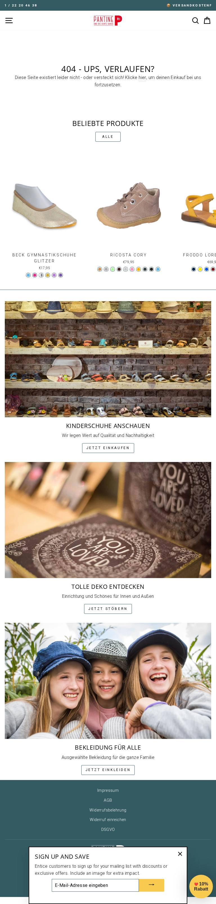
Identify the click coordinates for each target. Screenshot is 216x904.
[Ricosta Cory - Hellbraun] (100, 269)
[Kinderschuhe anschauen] (108, 359)
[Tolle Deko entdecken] (108, 520)
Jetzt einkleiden (108, 770)
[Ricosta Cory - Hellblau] (158, 269)
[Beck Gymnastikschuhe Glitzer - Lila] (60, 275)
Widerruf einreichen (108, 819)
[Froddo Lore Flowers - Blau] (206, 269)
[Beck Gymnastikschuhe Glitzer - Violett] (54, 275)
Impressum (108, 790)
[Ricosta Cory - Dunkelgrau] (151, 269)
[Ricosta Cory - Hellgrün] (113, 269)
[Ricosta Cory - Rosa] (132, 269)
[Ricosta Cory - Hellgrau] (125, 269)
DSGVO (108, 829)
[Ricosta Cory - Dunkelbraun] (119, 269)
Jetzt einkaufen (108, 448)
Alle (108, 137)
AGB (108, 800)
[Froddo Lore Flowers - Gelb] (200, 269)
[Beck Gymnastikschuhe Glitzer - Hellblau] (28, 275)
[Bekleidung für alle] (108, 681)
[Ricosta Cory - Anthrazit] (145, 269)
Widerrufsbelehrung (107, 810)
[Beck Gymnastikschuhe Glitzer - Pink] (35, 275)
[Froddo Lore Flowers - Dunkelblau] (194, 269)
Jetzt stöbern (108, 609)
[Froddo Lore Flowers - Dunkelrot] (213, 269)
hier (142, 77)
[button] (201, 886)
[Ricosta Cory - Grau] (106, 269)
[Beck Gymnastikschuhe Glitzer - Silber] (41, 275)
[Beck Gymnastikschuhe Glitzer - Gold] (48, 275)
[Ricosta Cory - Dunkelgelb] (138, 269)
